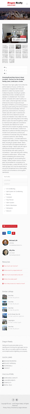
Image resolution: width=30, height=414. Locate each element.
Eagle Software (23, 407)
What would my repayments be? (13, 270)
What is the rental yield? (10, 279)
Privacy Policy (7, 407)
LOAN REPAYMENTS (9, 380)
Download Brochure (10, 226)
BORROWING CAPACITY (11, 378)
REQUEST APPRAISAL (10, 363)
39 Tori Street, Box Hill (14, 314)
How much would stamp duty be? (13, 275)
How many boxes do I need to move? (14, 283)
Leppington (11, 320)
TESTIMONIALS (8, 366)
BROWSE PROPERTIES (9, 361)
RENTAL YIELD (8, 385)
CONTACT (7, 184)
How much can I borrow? (11, 266)
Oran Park (10, 295)
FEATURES (7, 176)
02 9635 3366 (15, 349)
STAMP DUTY (7, 382)
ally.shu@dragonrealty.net (14, 255)
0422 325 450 (12, 252)
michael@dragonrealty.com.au (15, 245)
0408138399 (11, 243)
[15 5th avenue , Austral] (15, 33)
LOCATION (7, 180)
